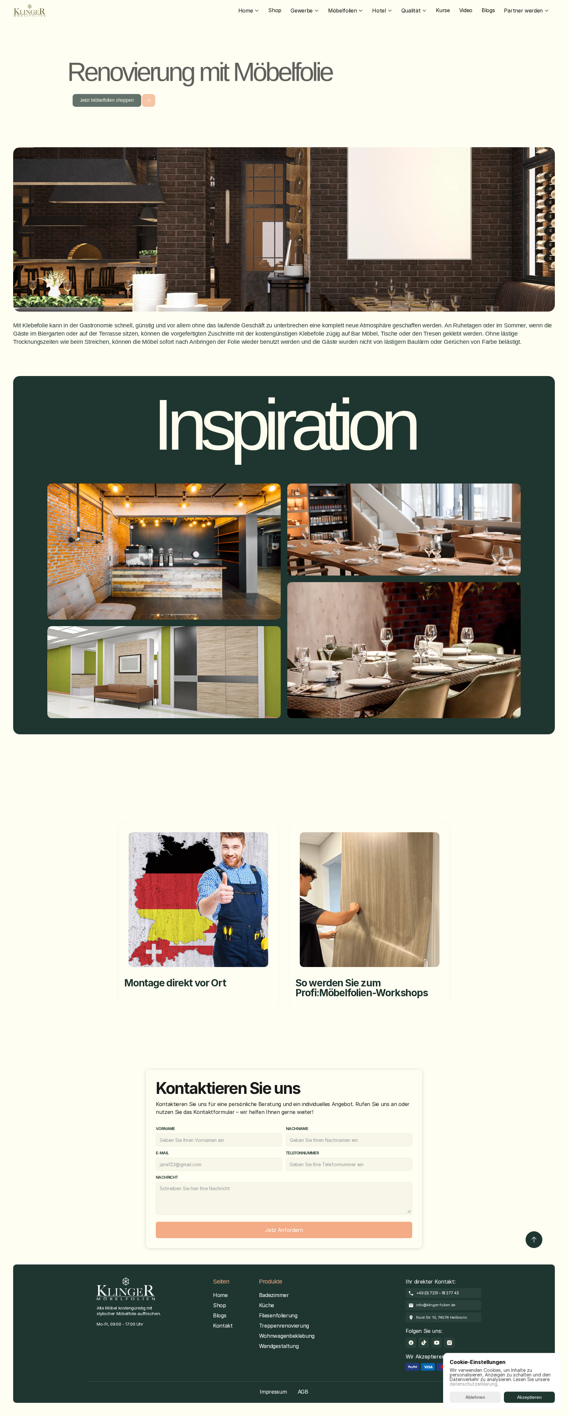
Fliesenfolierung (278, 1315)
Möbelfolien (342, 10)
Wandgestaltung (279, 1346)
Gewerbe (302, 10)
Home (245, 10)
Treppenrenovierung (284, 1325)
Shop (219, 1305)
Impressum (273, 1391)
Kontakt (223, 1325)
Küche (266, 1305)
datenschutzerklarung (473, 1384)
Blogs (219, 1315)
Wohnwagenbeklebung (287, 1336)
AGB (303, 1391)
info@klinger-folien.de (435, 1305)
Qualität (410, 10)
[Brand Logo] (29, 10)
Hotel (379, 10)
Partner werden (523, 10)
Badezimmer (274, 1295)
